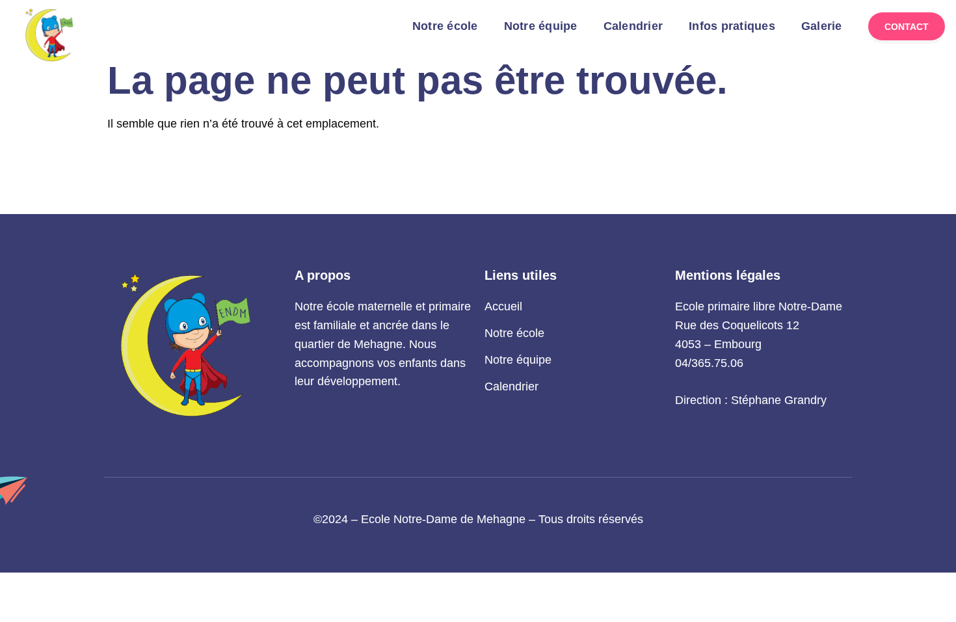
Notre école (445, 26)
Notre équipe (541, 26)
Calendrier (633, 26)
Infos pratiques (732, 26)
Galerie (821, 26)
